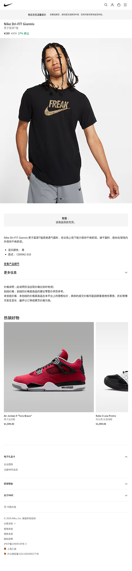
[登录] (112, 5)
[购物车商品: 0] (119, 5)
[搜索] (106, 5)
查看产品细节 (11, 264)
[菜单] (125, 5)
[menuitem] (10, 524)
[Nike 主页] (8, 5)
